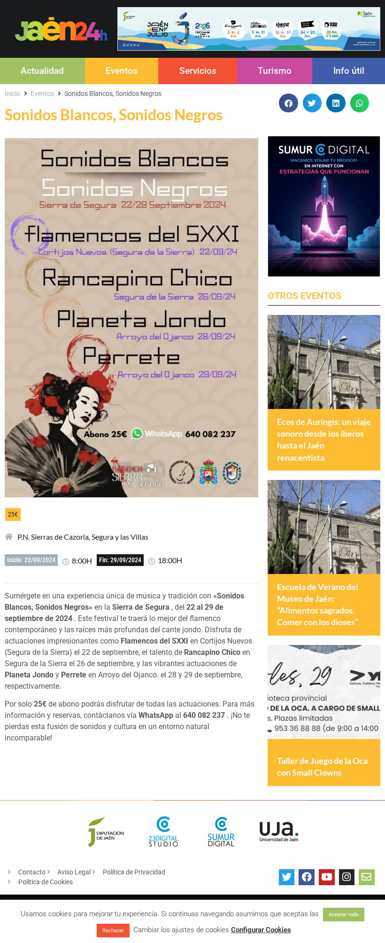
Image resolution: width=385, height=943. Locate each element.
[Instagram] (347, 877)
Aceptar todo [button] (344, 915)
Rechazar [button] (113, 930)
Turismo (275, 70)
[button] (288, 103)
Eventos (122, 70)
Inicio (12, 93)
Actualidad (42, 70)
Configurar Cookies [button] (261, 930)
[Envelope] (367, 877)
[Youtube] (327, 877)
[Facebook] (307, 877)
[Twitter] (287, 877)
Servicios (197, 70)
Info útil (348, 70)
